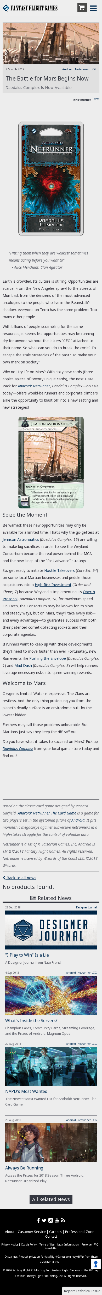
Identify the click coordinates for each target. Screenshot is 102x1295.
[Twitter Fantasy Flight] (45, 1220)
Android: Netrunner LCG (79, 69)
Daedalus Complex (18, 748)
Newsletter (51, 1248)
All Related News (51, 1199)
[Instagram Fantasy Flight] (51, 1220)
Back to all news (20, 877)
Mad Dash (23, 665)
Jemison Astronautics (21, 539)
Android (77, 820)
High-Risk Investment (53, 584)
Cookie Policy (29, 1244)
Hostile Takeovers (59, 570)
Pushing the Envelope (47, 658)
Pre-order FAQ (90, 1244)
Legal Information (68, 1244)
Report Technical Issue (82, 1290)
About (9, 1231)
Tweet (95, 99)
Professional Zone (79, 1231)
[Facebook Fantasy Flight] (39, 1220)
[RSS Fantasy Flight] (63, 1220)
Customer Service (32, 1231)
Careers (55, 1231)
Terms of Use (46, 1244)
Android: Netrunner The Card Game (47, 813)
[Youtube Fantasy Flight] (58, 1220)
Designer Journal (86, 907)
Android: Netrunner (34, 385)
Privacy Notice (9, 1244)
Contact (51, 1236)
